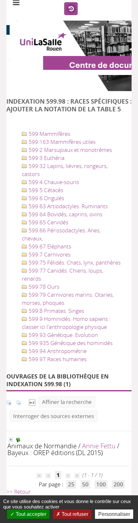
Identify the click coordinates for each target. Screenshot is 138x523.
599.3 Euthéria (46, 158)
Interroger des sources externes (53, 416)
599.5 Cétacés (45, 190)
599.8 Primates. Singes (55, 310)
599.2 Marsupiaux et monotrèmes (69, 150)
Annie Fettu (99, 445)
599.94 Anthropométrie (57, 351)
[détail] (11, 439)
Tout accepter (30, 514)
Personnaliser (114, 514)
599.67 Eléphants (49, 246)
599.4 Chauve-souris (53, 182)
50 (85, 484)
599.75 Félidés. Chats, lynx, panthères (74, 262)
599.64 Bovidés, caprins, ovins (64, 214)
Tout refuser (74, 514)
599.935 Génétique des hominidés (70, 343)
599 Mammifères (48, 133)
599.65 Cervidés (47, 222)
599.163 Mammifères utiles (61, 141)
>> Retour (18, 491)
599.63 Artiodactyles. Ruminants (67, 206)
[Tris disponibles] (32, 402)
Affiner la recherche (67, 402)
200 (118, 484)
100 (101, 484)
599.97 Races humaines (57, 359)
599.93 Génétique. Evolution (62, 335)
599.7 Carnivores (49, 254)
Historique (71, 9)
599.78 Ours (43, 286)
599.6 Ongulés (45, 198)
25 (71, 484)
